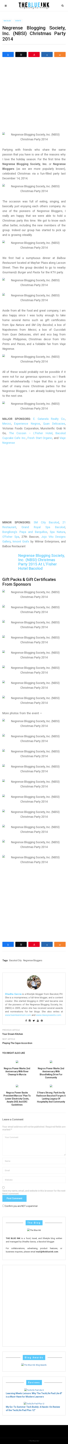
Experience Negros (27, 423)
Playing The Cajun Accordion (17, 1043)
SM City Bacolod (46, 522)
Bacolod (7, 21)
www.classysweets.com (48, 1015)
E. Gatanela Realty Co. (49, 418)
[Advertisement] (34, 95)
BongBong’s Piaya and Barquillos (24, 532)
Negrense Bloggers (32, 960)
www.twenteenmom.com (18, 1015)
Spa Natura (57, 532)
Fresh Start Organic (40, 438)
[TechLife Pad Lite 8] (34, 1390)
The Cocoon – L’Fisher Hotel (31, 433)
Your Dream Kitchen (12, 1034)
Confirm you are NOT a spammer (21, 1206)
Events (18, 21)
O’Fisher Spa (10, 536)
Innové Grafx (20, 541)
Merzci (6, 423)
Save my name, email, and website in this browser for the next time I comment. (33, 1192)
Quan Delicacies (54, 423)
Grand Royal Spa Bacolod (43, 527)
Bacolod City (15, 960)
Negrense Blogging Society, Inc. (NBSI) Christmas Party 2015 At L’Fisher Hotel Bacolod (41, 562)
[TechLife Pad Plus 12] (34, 1403)
